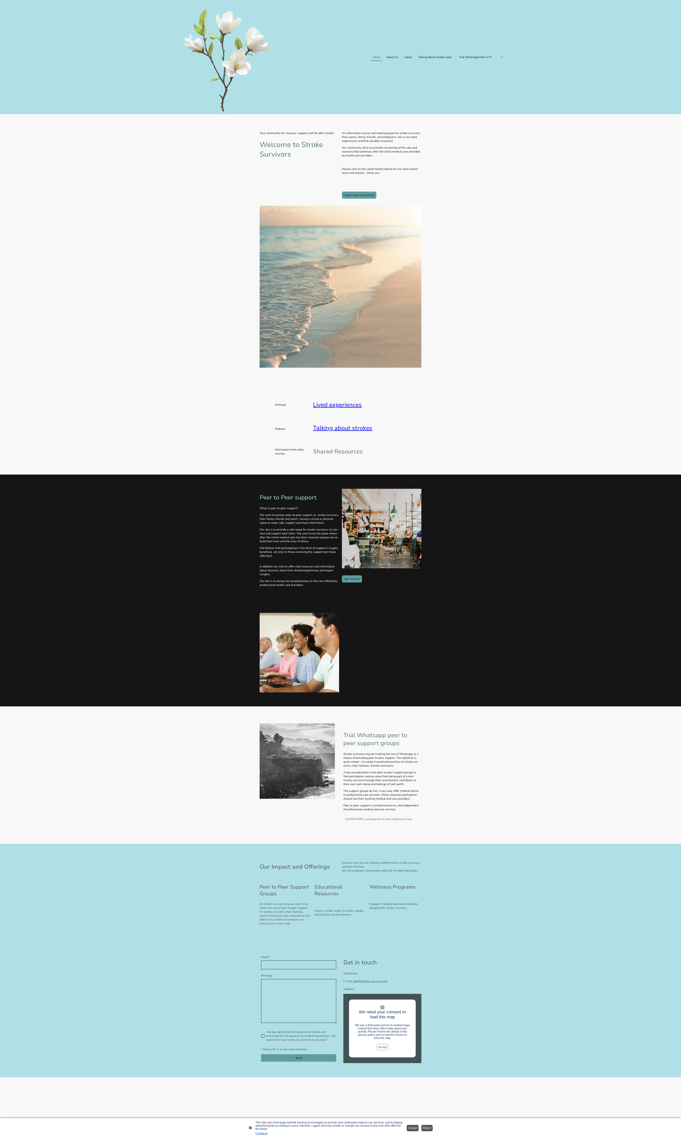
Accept (382, 1047)
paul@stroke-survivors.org (369, 981)
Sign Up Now (352, 579)
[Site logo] (229, 57)
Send (298, 1058)
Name (265, 957)
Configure (261, 1133)
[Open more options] (501, 57)
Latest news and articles (359, 195)
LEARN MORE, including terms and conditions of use (378, 819)
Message (267, 976)
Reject (427, 1127)
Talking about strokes (342, 428)
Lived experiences (337, 405)
